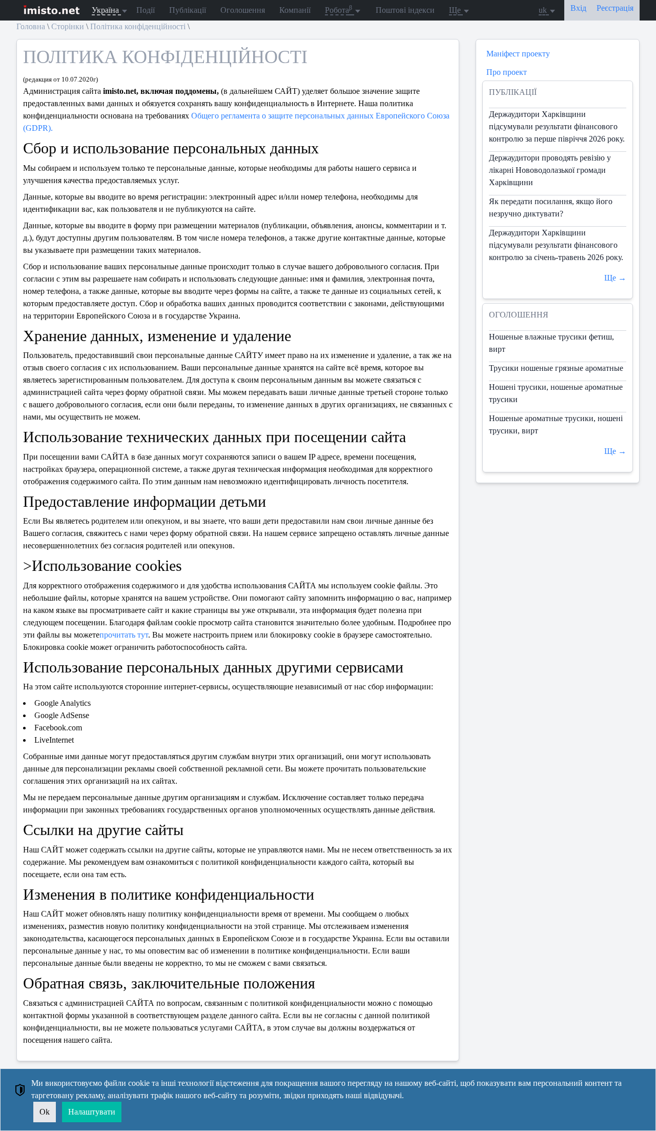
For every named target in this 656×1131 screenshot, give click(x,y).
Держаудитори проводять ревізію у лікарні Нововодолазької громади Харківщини (550, 170)
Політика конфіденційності (138, 26)
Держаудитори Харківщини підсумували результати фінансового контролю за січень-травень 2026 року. (556, 245)
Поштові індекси (405, 10)
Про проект (506, 72)
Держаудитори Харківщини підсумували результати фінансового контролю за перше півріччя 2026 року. (557, 126)
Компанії (295, 10)
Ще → (615, 277)
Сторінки (67, 26)
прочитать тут (123, 634)
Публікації (187, 10)
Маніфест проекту (518, 53)
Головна (30, 26)
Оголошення (242, 10)
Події (145, 10)
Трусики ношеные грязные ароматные (556, 368)
